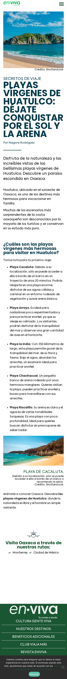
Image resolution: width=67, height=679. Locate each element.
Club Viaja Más (33, 644)
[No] (63, 667)
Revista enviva (34, 652)
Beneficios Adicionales (33, 637)
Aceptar (34, 674)
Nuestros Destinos (33, 629)
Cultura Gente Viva (33, 621)
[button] (61, 4)
